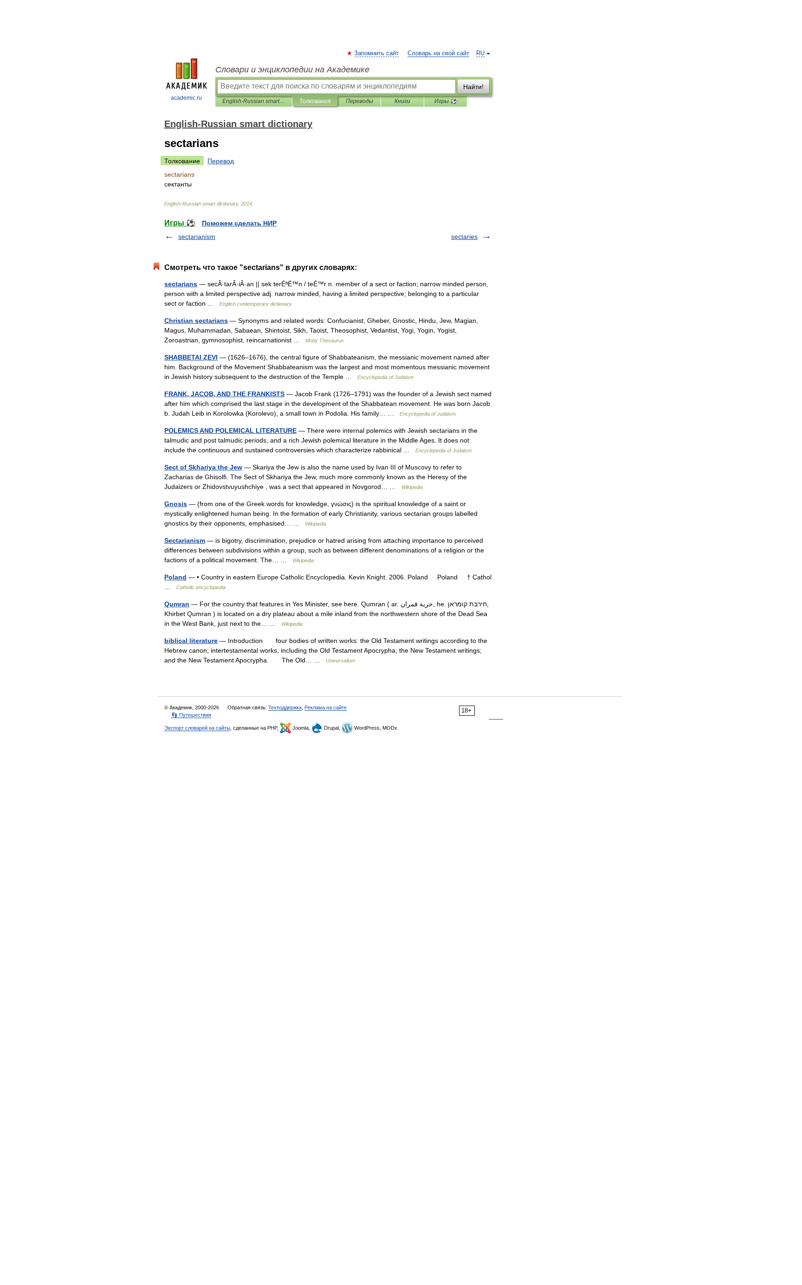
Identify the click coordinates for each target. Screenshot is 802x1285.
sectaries (464, 236)
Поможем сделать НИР (239, 223)
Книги (402, 101)
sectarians (180, 284)
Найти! (473, 86)
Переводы (359, 101)
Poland (175, 577)
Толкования (314, 101)
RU (480, 53)
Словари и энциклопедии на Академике (292, 69)
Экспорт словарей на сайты (197, 728)
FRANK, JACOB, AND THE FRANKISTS (224, 394)
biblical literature (191, 640)
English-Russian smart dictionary (253, 101)
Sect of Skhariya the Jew (203, 467)
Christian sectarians (196, 320)
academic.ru (186, 98)
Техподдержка (285, 707)
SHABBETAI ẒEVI (191, 357)
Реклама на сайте (325, 707)
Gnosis (175, 504)
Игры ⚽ (445, 101)
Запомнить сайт (377, 53)
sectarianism (196, 236)
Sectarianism (184, 540)
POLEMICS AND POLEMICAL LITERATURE (230, 430)
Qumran (176, 604)
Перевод (220, 161)
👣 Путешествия (191, 715)
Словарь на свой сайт (438, 53)
